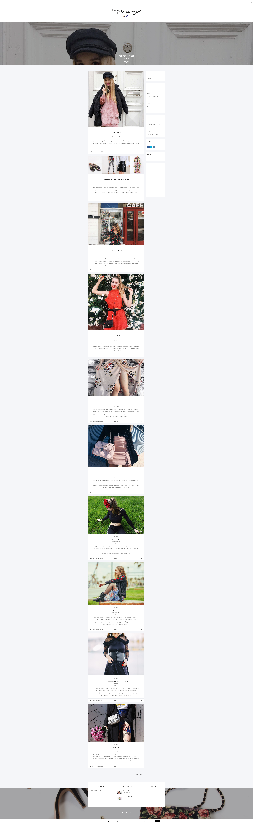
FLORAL (116, 610)
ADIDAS (116, 747)
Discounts (149, 89)
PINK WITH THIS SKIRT (116, 473)
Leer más (116, 151)
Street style (149, 110)
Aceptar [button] (157, 821)
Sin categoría (150, 106)
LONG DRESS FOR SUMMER (116, 402)
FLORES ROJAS (116, 539)
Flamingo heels (116, 251)
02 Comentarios (100, 492)
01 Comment (99, 700)
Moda (148, 100)
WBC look (116, 336)
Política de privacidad (129, 817)
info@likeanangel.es (97, 790)
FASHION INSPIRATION (152, 96)
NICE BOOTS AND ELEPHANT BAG (116, 681)
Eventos (149, 93)
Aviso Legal (121, 817)
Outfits (116, 129)
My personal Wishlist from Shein (116, 180)
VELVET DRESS (116, 132)
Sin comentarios (100, 151)
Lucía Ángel (95, 151)
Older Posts (139, 774)
